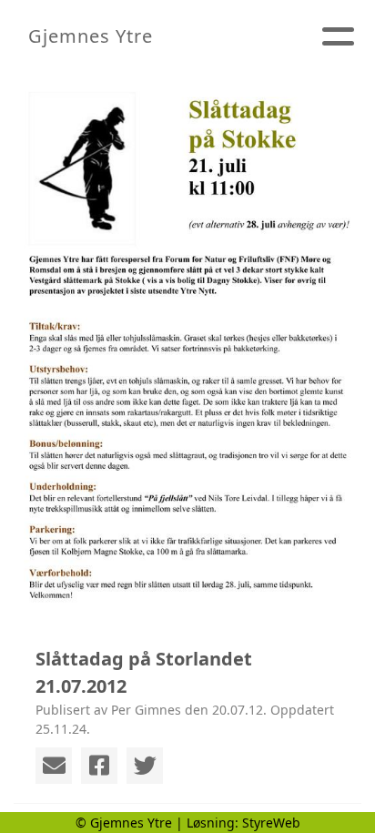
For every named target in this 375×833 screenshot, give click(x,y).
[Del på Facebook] (99, 765)
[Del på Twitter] (145, 765)
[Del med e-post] (53, 765)
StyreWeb (271, 822)
